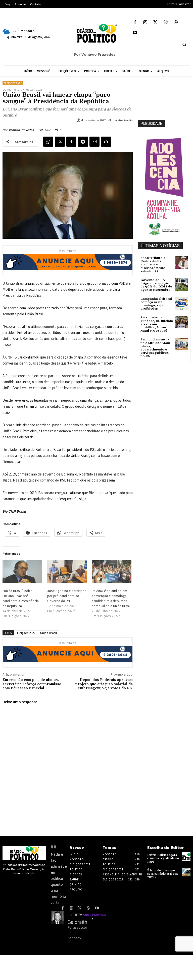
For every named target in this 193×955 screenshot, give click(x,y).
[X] (155, 23)
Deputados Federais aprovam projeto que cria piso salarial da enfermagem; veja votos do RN (104, 684)
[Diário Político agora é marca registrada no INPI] (186, 856)
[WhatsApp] (176, 23)
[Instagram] (145, 23)
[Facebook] (135, 23)
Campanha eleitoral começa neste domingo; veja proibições (156, 304)
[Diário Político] (96, 33)
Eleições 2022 (13, 83)
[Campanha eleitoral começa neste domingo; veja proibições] (181, 303)
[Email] (94, 142)
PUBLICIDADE (151, 124)
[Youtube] (135, 33)
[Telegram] (83, 142)
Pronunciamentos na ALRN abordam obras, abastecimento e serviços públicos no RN (155, 348)
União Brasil (48, 633)
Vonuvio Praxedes (21, 130)
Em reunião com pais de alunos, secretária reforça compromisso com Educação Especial (32, 684)
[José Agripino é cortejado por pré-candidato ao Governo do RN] (67, 571)
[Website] (166, 23)
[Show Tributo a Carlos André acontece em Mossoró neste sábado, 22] (181, 262)
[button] (184, 44)
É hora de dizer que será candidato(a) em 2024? (162, 874)
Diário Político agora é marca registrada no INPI (163, 858)
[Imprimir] (106, 142)
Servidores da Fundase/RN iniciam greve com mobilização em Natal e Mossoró (156, 324)
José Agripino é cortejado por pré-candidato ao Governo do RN (66, 595)
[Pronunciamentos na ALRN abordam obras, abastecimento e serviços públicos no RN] (181, 344)
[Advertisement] (165, 388)
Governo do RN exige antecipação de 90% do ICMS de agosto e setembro (156, 285)
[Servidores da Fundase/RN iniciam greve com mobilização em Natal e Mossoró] (181, 322)
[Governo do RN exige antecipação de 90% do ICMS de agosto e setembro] (181, 284)
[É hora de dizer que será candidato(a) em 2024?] (186, 872)
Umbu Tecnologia (94, 914)
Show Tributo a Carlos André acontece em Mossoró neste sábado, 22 (152, 264)
